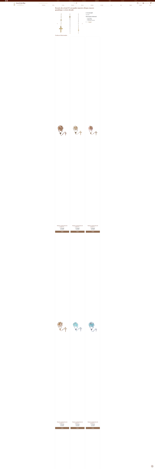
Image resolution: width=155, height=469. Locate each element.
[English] (7, 0)
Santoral (139, 3)
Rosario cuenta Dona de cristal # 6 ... (77, 226)
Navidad (140, 5)
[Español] (5, 0)
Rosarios (72, 5)
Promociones (84, 0)
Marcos (82, 5)
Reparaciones (71, 0)
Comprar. (90, 22)
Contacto (135, 0)
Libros (53, 5)
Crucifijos (101, 5)
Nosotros (58, 0)
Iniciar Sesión (148, 0)
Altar (121, 5)
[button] (57, 24)
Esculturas (43, 5)
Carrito (152, 3)
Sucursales (122, 0)
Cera (111, 5)
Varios (150, 5)
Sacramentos (146, 3)
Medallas (92, 5)
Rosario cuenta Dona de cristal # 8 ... (62, 226)
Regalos (131, 5)
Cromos (63, 5)
